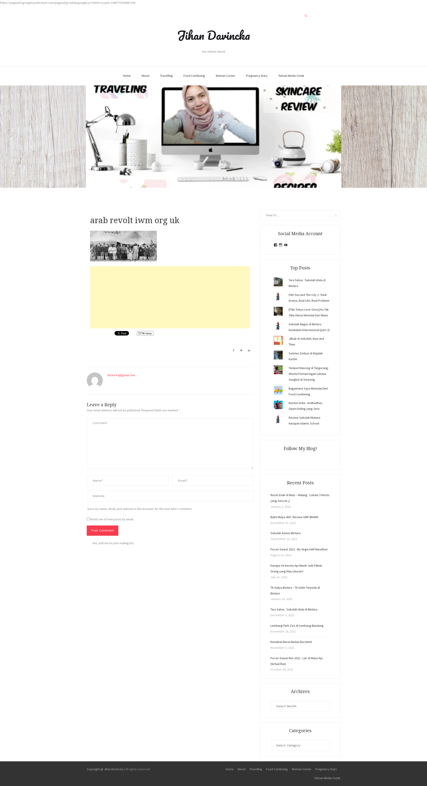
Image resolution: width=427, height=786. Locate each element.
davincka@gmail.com (121, 375)
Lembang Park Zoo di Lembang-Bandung (297, 626)
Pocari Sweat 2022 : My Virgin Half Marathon (299, 549)
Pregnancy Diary (257, 76)
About (145, 76)
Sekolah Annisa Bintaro (285, 533)
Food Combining (194, 76)
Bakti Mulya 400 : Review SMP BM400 (294, 517)
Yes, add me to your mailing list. (113, 543)
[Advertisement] (170, 297)
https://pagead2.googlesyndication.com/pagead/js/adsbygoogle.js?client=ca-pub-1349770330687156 (67, 3)
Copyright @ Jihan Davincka (105, 769)
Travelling (166, 76)
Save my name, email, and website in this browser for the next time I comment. (139, 509)
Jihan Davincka (213, 35)
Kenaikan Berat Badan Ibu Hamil (291, 642)
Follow (148, 333)
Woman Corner (225, 76)
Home (127, 76)
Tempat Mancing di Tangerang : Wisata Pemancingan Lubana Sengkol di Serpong (309, 374)
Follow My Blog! (300, 448)
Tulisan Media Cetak (291, 76)
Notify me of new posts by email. (112, 519)
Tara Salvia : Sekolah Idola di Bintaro (294, 609)
